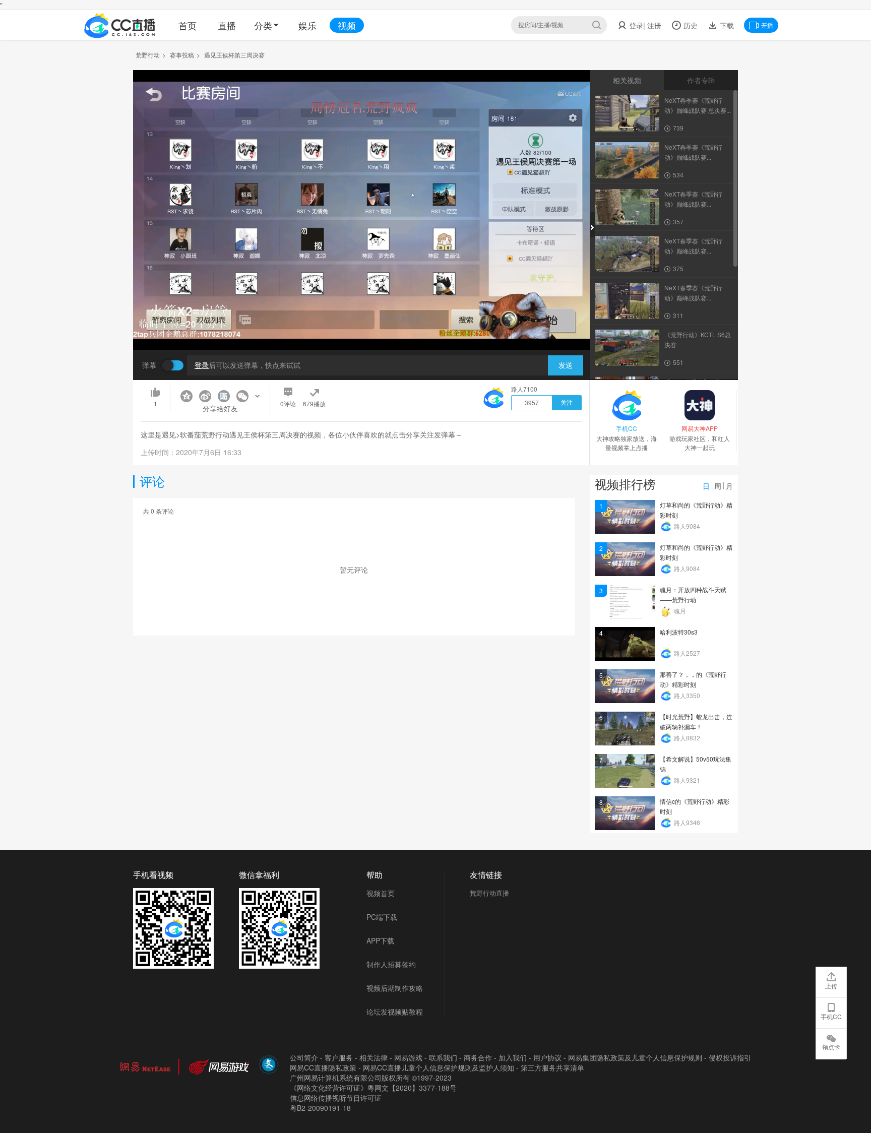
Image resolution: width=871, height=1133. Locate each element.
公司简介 (304, 1057)
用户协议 (547, 1057)
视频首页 (380, 893)
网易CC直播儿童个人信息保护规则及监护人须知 (438, 1067)
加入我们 (513, 1057)
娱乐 (307, 25)
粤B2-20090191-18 (320, 1108)
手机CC (831, 1016)
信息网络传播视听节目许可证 (336, 1098)
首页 (187, 25)
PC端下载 (381, 916)
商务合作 (478, 1057)
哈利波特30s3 (679, 631)
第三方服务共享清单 (552, 1067)
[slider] (361, 326)
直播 (227, 25)
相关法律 (373, 1057)
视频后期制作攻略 (394, 987)
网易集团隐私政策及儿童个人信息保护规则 (635, 1057)
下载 (726, 25)
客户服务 (339, 1057)
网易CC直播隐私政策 (323, 1067)
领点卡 (831, 1046)
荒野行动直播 (489, 893)
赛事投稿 (182, 54)
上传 (831, 985)
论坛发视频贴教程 (394, 1011)
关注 (567, 402)
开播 (767, 25)
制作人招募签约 (391, 964)
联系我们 (443, 1057)
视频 (347, 25)
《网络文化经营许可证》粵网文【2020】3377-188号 (373, 1088)
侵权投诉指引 (730, 1057)
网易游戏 (408, 1057)
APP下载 (380, 940)
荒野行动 (148, 54)
